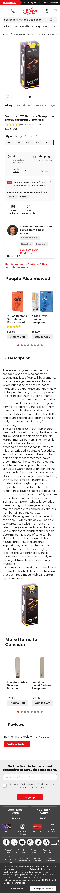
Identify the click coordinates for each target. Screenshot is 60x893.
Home (6, 34)
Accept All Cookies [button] (43, 889)
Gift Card (6, 831)
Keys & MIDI (43, 26)
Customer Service (22, 832)
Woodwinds (19, 34)
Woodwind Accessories (41, 34)
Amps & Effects (23, 26)
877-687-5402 (44, 811)
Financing (37, 831)
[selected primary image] (30, 64)
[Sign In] (47, 11)
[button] (30, 358)
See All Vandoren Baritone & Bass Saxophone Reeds (26, 266)
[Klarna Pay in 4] (24, 197)
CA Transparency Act (10, 859)
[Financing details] (51, 182)
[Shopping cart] (55, 11)
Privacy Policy (37, 869)
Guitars (7, 26)
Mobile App (52, 831)
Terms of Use (49, 880)
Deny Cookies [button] (17, 889)
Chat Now (26, 253)
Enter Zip (43, 171)
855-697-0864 (29, 249)
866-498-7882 (15, 811)
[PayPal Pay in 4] (12, 197)
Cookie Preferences (14, 883)
